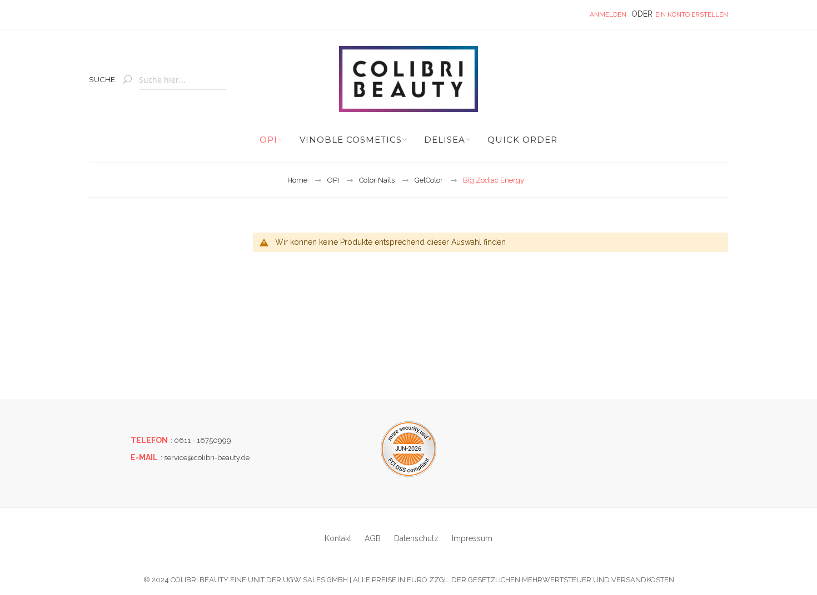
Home (297, 180)
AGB (373, 538)
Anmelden (608, 14)
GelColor (429, 180)
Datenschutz (416, 538)
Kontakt (338, 538)
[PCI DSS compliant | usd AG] (408, 449)
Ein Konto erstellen (691, 14)
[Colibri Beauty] (408, 79)
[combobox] (183, 80)
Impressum (472, 538)
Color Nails (377, 180)
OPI (333, 180)
